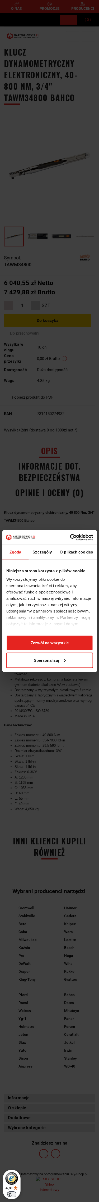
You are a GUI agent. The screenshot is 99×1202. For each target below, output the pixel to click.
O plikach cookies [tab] (76, 552)
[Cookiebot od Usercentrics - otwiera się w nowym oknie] (70, 537)
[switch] (11, 1194)
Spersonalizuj (46, 660)
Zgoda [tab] (15, 552)
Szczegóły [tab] (42, 552)
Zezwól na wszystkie (50, 643)
